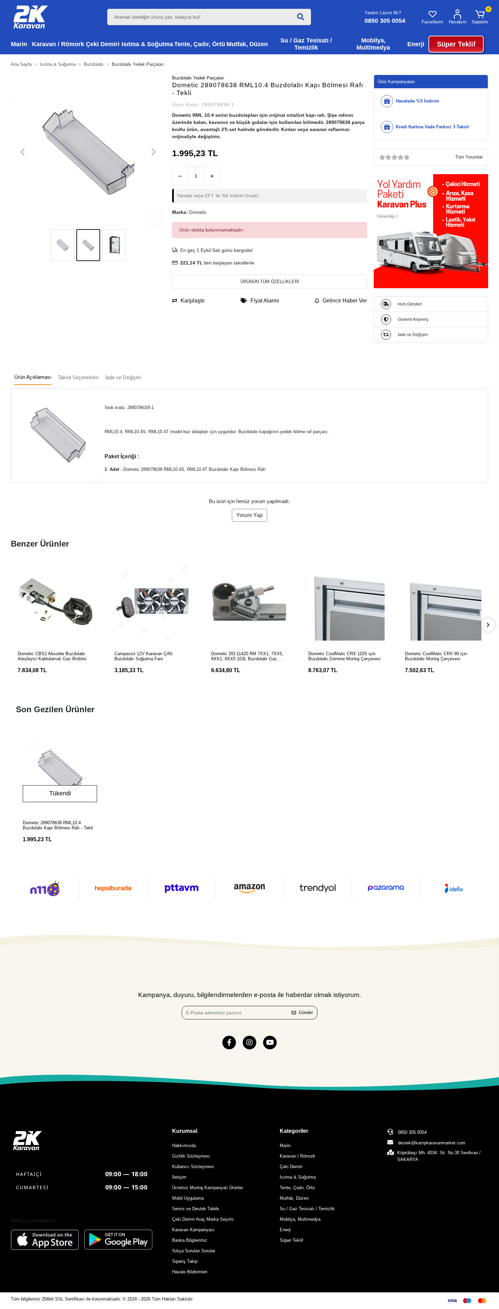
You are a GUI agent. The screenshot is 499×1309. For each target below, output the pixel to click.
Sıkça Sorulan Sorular (193, 1250)
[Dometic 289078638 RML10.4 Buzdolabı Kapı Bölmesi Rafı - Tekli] (60, 772)
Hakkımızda (184, 1145)
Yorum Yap (249, 515)
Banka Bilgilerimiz (189, 1240)
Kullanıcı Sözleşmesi (193, 1166)
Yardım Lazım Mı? (383, 12)
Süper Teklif (291, 1240)
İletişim (179, 1177)
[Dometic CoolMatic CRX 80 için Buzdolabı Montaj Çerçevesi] (443, 602)
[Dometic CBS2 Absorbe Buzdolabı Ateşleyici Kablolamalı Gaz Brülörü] (56, 602)
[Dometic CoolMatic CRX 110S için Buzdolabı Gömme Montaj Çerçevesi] (346, 602)
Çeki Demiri (291, 1166)
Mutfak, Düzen (294, 1198)
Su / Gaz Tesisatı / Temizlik (307, 1208)
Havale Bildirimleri (189, 1271)
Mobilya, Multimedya (300, 1219)
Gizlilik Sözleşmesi (191, 1156)
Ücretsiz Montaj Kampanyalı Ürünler (207, 1187)
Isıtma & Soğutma (298, 1177)
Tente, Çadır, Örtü (297, 1187)
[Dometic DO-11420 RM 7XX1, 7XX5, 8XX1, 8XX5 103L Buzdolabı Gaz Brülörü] (249, 602)
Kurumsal (184, 1131)
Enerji (285, 1229)
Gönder (306, 1012)
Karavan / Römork (297, 1156)
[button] (480, 17)
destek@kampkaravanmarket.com (431, 1142)
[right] (488, 624)
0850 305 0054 (411, 1132)
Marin (285, 1145)
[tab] (32, 377)
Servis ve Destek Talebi (195, 1208)
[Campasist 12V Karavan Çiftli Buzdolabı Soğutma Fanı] (152, 602)
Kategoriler (294, 1131)
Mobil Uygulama (188, 1198)
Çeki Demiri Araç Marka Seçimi (203, 1219)
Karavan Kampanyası (193, 1229)
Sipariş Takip (185, 1261)
